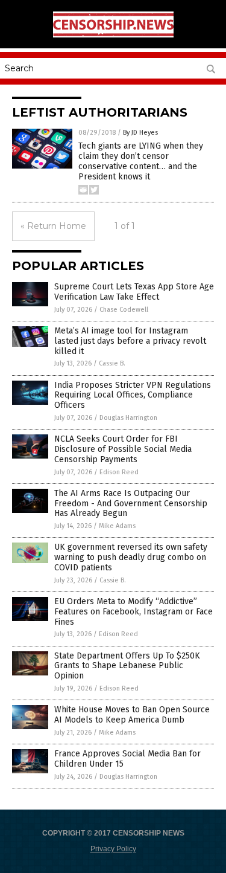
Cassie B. (112, 363)
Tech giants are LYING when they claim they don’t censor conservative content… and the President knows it (140, 161)
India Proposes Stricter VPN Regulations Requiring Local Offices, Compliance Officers (132, 395)
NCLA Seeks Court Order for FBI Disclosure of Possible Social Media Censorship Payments (123, 449)
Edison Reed (119, 472)
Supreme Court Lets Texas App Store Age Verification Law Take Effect (134, 292)
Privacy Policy (113, 849)
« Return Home (53, 226)
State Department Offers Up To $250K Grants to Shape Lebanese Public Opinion (127, 666)
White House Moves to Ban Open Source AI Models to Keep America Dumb (132, 714)
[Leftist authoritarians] (113, 35)
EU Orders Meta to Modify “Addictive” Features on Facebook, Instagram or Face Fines (133, 611)
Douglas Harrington (128, 418)
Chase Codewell (123, 310)
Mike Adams (117, 526)
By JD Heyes (140, 133)
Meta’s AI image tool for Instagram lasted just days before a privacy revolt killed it (130, 341)
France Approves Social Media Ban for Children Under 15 (127, 759)
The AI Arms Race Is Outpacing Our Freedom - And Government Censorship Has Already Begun (130, 503)
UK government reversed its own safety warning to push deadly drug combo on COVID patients (130, 557)
